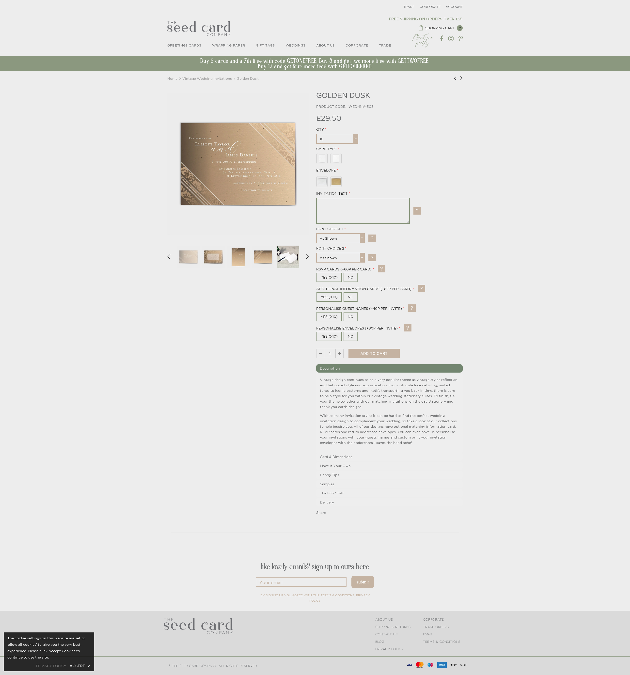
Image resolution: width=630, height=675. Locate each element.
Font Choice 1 (329, 229)
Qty (320, 129)
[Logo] (198, 28)
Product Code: (331, 107)
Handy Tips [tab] (329, 475)
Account (454, 7)
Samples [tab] (327, 484)
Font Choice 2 (330, 248)
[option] (238, 164)
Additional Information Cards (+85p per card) (363, 289)
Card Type (326, 149)
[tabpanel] (389, 413)
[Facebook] (441, 39)
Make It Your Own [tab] (335, 466)
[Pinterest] (460, 39)
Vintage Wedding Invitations (207, 78)
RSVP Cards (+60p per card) (344, 269)
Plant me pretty (422, 38)
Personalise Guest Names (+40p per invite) (359, 309)
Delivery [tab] (327, 502)
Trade (409, 7)
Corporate (430, 7)
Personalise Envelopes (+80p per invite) (357, 328)
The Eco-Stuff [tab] (332, 493)
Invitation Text (331, 193)
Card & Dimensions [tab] (336, 457)
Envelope (326, 170)
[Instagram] (451, 39)
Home (172, 78)
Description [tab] (330, 368)
